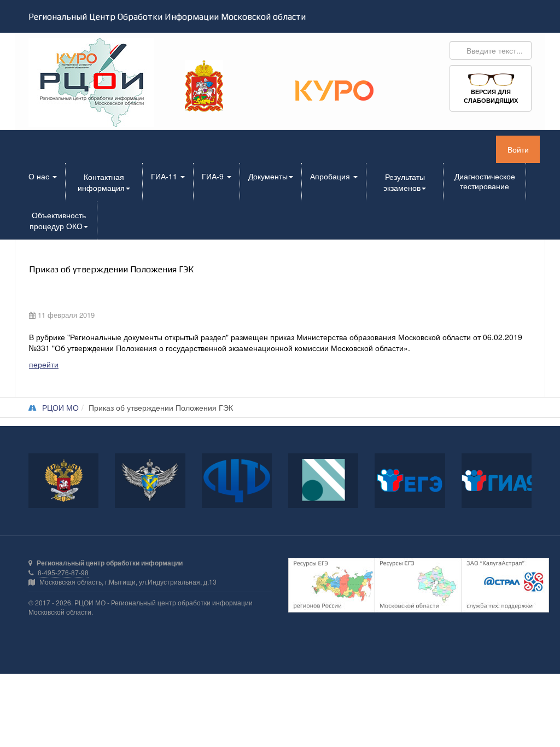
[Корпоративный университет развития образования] (334, 89)
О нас (39, 176)
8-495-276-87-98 (63, 572)
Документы (268, 176)
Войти (518, 149)
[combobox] (491, 50)
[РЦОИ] (85, 82)
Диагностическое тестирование (484, 181)
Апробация (331, 176)
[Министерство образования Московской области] (204, 84)
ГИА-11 (165, 176)
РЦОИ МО (60, 407)
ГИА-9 (214, 176)
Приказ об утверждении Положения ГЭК (111, 270)
